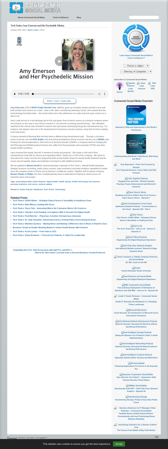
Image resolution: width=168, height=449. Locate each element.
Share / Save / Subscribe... (59, 101)
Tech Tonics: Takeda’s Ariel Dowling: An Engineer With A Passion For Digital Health (51, 212)
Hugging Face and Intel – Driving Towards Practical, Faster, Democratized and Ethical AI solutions (136, 184)
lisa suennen (94, 182)
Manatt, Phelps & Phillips (21, 174)
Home (11, 17)
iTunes (119, 92)
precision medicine (18, 184)
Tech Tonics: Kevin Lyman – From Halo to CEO (34, 231)
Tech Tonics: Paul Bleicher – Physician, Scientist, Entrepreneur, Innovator (47, 216)
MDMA (101, 139)
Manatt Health (33, 165)
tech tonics (33, 184)
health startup (65, 182)
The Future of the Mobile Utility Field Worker (136, 430)
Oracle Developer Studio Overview (136, 271)
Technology (60, 189)
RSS (153, 89)
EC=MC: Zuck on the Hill (136, 262)
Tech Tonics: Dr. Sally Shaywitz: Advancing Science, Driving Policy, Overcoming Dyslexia (54, 220)
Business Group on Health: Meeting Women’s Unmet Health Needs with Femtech (50, 227)
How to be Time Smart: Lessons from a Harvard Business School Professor (70, 253)
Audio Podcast (26, 189)
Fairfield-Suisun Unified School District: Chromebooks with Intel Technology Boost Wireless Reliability (136, 416)
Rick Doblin (38, 139)
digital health (52, 182)
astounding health (24, 182)
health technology (80, 182)
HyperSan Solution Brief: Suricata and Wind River (136, 358)
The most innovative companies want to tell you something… (106, 7)
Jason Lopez (33, 30)
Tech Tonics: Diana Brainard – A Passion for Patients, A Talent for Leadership (49, 235)
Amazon (141, 89)
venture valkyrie (45, 184)
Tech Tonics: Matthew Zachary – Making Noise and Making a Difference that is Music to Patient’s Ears (60, 224)
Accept (119, 444)
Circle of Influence (61, 17)
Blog (79, 17)
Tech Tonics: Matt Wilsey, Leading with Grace (33, 204)
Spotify (130, 91)
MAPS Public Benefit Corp (44, 107)
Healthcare (38, 189)
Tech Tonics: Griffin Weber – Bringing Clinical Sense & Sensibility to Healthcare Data (52, 200)
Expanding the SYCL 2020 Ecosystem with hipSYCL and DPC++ (42, 250)
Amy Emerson (17, 107)
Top (156, 437)
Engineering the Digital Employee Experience (136, 240)
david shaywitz (39, 182)
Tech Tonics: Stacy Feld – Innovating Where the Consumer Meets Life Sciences (49, 208)
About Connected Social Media (31, 17)
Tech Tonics (49, 189)
